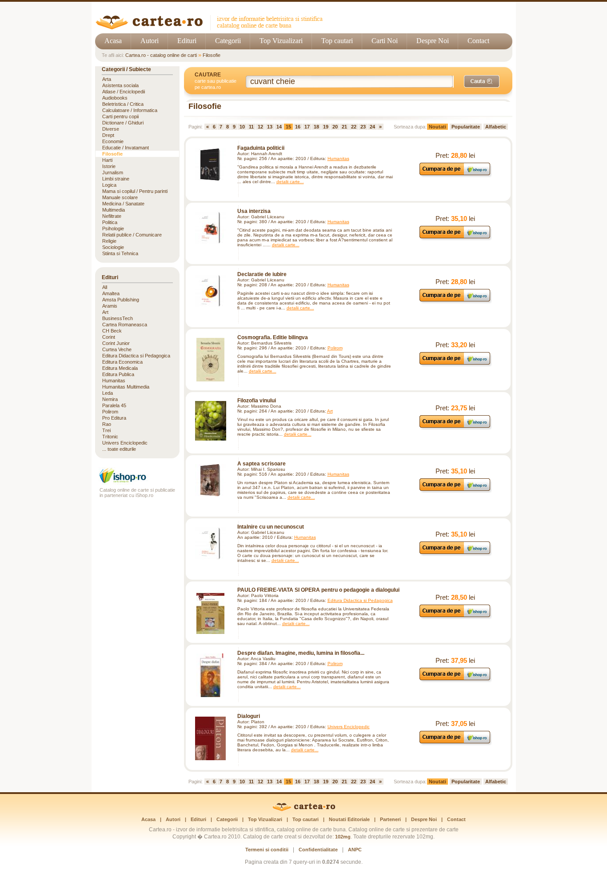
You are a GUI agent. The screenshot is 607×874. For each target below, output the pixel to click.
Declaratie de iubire (262, 274)
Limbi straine (115, 178)
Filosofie (211, 55)
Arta (106, 79)
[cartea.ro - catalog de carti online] (303, 809)
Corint (108, 337)
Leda (107, 393)
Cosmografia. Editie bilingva (272, 337)
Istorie (109, 166)
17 (307, 126)
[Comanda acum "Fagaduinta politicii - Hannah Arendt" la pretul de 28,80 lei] (455, 175)
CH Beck (112, 330)
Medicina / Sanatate (123, 203)
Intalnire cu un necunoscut (270, 527)
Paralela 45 (114, 405)
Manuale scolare (120, 197)
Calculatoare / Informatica (129, 110)
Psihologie (113, 228)
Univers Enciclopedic (348, 726)
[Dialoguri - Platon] (210, 738)
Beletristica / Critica (123, 104)
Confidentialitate (318, 849)
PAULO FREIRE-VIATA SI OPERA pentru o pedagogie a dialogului (318, 590)
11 (251, 126)
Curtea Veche (117, 349)
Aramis (109, 306)
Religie (109, 241)
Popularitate (465, 126)
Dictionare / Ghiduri (123, 122)
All (104, 287)
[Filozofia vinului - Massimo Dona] (210, 421)
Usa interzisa (254, 211)
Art (330, 411)
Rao (106, 424)
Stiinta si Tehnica (120, 253)
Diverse (110, 129)
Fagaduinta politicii (260, 148)
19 (325, 126)
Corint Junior (116, 343)
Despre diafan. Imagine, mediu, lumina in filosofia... (300, 653)
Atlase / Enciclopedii (123, 91)
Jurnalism (112, 172)
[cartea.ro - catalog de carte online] (212, 28)
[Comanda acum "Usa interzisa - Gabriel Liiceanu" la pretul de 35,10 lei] (455, 238)
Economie (113, 141)
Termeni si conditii (266, 849)
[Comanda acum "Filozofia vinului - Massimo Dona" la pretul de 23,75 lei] (455, 427)
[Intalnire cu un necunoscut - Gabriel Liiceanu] (210, 543)
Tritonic (110, 436)
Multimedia (113, 209)
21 (344, 126)
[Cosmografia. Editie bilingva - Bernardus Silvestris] (210, 359)
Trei (106, 430)
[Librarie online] (137, 482)
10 (242, 126)
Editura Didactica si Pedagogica (360, 600)
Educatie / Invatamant (125, 147)
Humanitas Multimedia (125, 386)
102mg (343, 836)
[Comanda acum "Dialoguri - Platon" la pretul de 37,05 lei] (455, 743)
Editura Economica (122, 362)
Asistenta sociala (120, 85)
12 (260, 126)
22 (353, 126)
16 (297, 126)
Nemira (110, 399)
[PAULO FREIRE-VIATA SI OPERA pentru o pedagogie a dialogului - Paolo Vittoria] (210, 612)
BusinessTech (117, 318)
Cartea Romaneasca (124, 324)
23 (363, 126)
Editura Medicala (120, 368)
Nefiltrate (111, 216)
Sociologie (113, 247)
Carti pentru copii (120, 116)
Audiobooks (115, 97)
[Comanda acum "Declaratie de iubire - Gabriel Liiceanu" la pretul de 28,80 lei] (455, 301)
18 (316, 126)
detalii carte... (290, 181)
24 (372, 126)
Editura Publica (118, 374)
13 (269, 126)
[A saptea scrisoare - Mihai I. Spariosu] (210, 480)
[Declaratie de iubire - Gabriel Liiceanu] (210, 291)
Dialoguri (248, 716)
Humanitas (338, 158)
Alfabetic (495, 126)
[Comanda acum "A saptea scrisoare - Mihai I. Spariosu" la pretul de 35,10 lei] (455, 490)
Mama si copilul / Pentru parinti (135, 191)
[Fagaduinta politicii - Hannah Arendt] (210, 164)
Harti (107, 160)
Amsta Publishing (120, 299)
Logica (109, 185)
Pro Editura (114, 418)
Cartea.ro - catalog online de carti (161, 55)
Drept (108, 135)
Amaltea (111, 293)
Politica (109, 222)
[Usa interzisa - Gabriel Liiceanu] (210, 228)
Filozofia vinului (256, 400)
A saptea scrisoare (261, 464)
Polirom (335, 347)
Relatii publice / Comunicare (132, 234)
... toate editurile (119, 449)
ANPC (355, 849)
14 (279, 126)
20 (335, 126)
